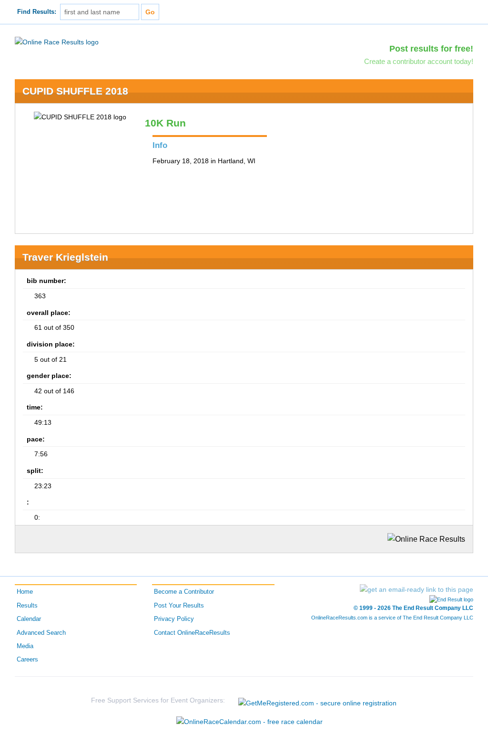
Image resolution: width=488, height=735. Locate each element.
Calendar (29, 619)
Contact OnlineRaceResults (192, 633)
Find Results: (36, 12)
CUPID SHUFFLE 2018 (75, 90)
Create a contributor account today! (418, 61)
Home (25, 591)
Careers (27, 659)
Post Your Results (179, 605)
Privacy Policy (174, 619)
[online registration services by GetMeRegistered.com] (317, 700)
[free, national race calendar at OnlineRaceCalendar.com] (249, 721)
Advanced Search (41, 633)
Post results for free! (431, 48)
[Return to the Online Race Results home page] (57, 41)
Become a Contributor (184, 591)
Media (25, 646)
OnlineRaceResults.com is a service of (392, 617)
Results (27, 605)
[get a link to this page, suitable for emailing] (416, 589)
